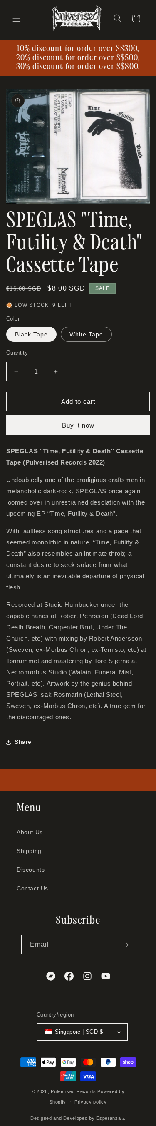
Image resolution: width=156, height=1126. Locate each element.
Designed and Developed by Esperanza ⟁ (78, 1118)
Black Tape (31, 334)
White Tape (86, 334)
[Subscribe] (125, 944)
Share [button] (23, 741)
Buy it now (78, 425)
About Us (30, 832)
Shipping (29, 851)
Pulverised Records (73, 1091)
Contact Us (32, 888)
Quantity (17, 353)
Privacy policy (90, 1101)
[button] (16, 18)
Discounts (31, 869)
